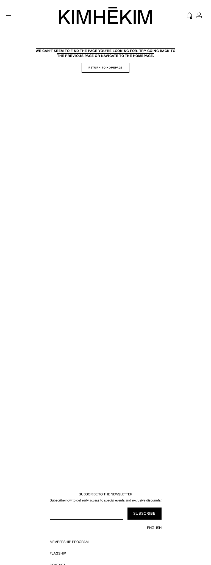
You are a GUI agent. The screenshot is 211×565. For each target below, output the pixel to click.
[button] (8, 15)
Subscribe (144, 513)
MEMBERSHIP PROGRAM (69, 542)
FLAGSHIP (58, 553)
